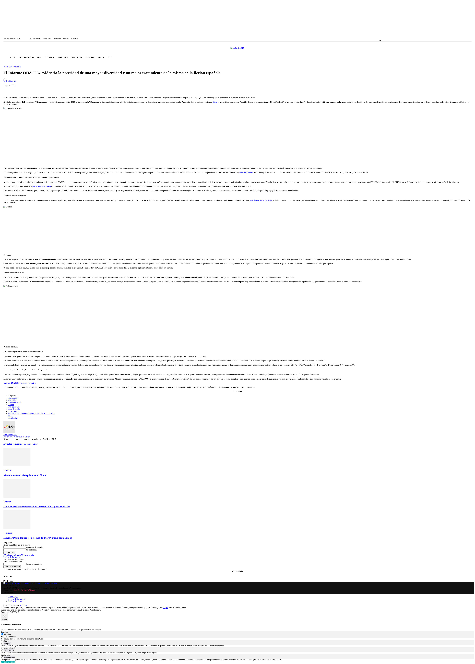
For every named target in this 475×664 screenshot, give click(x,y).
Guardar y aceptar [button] (8, 662)
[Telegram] (52, 89)
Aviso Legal (13, 597)
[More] (61, 89)
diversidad (12, 400)
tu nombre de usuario (34, 547)
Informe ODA (14, 407)
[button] (469, 58)
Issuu (380, 40)
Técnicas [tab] (4, 632)
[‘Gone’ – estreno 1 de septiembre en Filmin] (16, 468)
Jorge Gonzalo (14, 409)
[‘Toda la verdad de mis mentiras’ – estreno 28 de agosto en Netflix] (16, 499)
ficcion (11, 405)
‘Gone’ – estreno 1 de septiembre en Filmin (25, 475)
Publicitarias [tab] (6, 655)
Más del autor (31, 444)
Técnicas (7, 634)
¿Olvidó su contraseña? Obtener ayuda (18, 555)
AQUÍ (165, 608)
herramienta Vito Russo (41, 186)
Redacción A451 (10, 81)
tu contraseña (31, 550)
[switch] (2, 643)
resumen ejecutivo (246, 172)
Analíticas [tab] (5, 641)
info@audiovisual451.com (24, 590)
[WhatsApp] (25, 89)
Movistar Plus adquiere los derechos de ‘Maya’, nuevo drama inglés (37, 537)
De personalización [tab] (8, 648)
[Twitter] (387, 37)
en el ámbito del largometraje (261, 200)
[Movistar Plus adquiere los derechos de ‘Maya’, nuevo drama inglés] (16, 531)
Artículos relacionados (14, 444)
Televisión (7, 533)
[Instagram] (382, 37)
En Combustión (14, 67)
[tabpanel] (237, 639)
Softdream (24, 605)
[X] (16, 89)
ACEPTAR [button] (14, 612)
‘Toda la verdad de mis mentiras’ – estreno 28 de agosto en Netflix (36, 506)
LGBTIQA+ (13, 411)
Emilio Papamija (14, 402)
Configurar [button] (5, 612)
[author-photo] (9, 432)
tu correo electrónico (34, 564)
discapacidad (13, 398)
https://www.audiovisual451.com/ (16, 437)
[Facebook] (379, 37)
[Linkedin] (385, 37)
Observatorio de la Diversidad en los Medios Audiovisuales (31, 413)
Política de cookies (15, 601)
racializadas (12, 418)
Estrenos (7, 470)
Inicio (5, 67)
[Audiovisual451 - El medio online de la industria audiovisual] (237, 49)
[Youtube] (390, 37)
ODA (215, 102)
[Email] (43, 89)
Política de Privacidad (11, 557)
